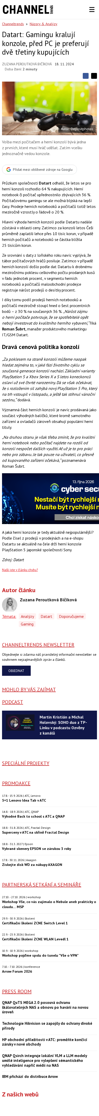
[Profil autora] (9, 605)
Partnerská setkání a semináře (41, 884)
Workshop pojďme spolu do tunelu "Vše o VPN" (40, 955)
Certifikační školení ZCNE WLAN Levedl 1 (35, 939)
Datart (46, 616)
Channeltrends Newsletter (38, 644)
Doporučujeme (71, 616)
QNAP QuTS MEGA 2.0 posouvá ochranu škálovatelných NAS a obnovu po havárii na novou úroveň (45, 1007)
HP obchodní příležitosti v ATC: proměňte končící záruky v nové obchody (44, 1042)
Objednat (16, 670)
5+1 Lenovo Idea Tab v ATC (24, 800)
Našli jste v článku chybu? (20, 570)
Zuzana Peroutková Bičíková (27, 64)
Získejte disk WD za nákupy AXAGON (32, 864)
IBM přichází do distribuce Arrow (30, 1076)
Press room (16, 991)
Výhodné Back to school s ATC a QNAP (33, 816)
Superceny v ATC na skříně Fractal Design (35, 832)
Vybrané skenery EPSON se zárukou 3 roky (36, 848)
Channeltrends (13, 24)
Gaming (27, 623)
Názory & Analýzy (43, 24)
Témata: (9, 616)
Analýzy (27, 616)
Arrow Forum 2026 (17, 971)
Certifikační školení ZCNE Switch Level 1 (35, 923)
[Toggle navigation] (91, 9)
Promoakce (16, 783)
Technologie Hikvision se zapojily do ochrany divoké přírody (47, 1026)
